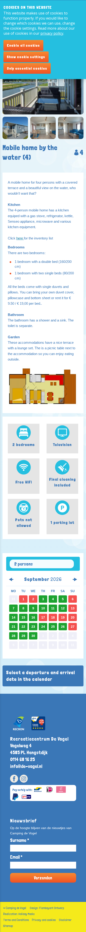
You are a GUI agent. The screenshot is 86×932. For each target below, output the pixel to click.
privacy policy (51, 33)
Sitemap (8, 926)
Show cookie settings (26, 57)
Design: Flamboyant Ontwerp (47, 908)
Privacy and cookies (44, 920)
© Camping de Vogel (14, 908)
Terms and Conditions (16, 920)
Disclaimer (65, 920)
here (20, 238)
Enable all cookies (23, 45)
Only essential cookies (27, 68)
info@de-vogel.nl (26, 766)
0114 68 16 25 (22, 759)
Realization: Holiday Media (18, 914)
